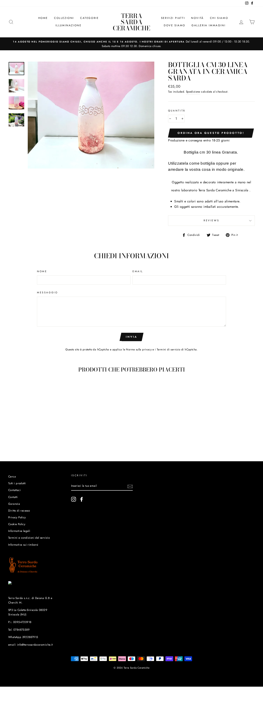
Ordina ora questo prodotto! (211, 133)
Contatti (13, 497)
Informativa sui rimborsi (23, 545)
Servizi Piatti (173, 18)
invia (131, 337)
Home (43, 18)
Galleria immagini (208, 25)
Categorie (89, 18)
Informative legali (19, 531)
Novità (197, 18)
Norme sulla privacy (139, 349)
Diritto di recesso (19, 510)
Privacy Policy (17, 517)
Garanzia (14, 504)
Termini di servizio (168, 349)
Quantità (177, 110)
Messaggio (47, 292)
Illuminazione (68, 25)
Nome (42, 271)
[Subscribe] (130, 486)
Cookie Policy (16, 524)
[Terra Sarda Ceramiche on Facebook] (81, 499)
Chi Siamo (219, 18)
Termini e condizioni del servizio (29, 538)
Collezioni (64, 18)
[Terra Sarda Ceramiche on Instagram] (73, 499)
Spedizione (193, 92)
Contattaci (14, 490)
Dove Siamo (174, 25)
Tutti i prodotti (17, 483)
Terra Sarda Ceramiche (131, 22)
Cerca (12, 476)
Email (138, 271)
